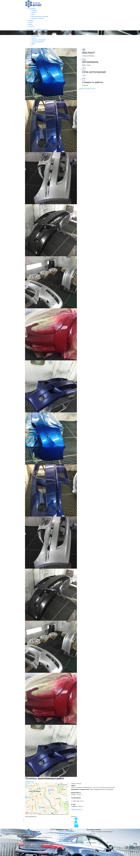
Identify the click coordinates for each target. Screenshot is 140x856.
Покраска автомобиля (39, 40)
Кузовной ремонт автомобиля (68, 837)
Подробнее (29, 850)
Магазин (31, 20)
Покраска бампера (38, 42)
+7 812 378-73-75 (31, 29)
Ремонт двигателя (65, 841)
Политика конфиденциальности (81, 854)
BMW (33, 44)
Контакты (31, 26)
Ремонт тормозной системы (68, 833)
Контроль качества (38, 18)
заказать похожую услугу (87, 88)
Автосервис (36, 36)
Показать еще (29, 781)
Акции (30, 24)
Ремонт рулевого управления (68, 843)
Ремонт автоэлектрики (66, 839)
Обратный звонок (42, 29)
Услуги (30, 22)
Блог (33, 14)
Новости (34, 12)
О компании (32, 8)
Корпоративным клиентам (40, 16)
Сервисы (34, 10)
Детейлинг (62, 835)
